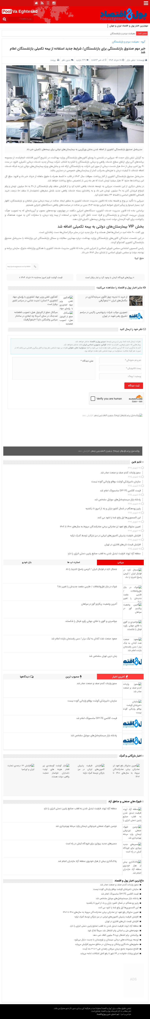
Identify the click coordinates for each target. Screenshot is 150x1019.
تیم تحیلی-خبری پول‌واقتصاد (108, 1014)
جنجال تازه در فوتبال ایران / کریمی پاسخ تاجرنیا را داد (91, 569)
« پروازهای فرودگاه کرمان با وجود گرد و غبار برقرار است (109, 277)
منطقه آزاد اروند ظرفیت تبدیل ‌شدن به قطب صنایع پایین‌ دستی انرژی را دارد (80, 808)
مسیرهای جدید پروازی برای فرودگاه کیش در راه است (91, 843)
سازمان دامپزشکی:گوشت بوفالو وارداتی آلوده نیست (92, 701)
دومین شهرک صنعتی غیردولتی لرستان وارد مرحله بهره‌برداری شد (86, 826)
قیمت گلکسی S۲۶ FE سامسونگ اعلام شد (96, 718)
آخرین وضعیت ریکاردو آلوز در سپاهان (99, 604)
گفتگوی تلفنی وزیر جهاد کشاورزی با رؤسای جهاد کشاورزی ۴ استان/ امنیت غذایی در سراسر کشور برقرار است (35, 300)
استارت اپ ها (73, 562)
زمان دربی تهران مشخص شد (103, 656)
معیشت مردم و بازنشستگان (122, 33)
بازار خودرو (26, 562)
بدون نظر (66, 60)
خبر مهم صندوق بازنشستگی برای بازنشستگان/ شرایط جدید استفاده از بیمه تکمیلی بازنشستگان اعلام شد (77, 50)
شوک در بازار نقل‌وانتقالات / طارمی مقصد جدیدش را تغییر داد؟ (87, 586)
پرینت (53, 60)
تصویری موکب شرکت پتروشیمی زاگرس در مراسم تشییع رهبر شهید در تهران (103, 314)
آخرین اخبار (118, 677)
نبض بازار (131, 60)
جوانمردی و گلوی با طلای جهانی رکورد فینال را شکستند (91, 621)
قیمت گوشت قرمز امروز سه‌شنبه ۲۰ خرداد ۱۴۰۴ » (40, 277)
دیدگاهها (25, 677)
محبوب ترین (72, 677)
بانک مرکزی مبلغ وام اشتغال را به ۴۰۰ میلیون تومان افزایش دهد (109, 451)
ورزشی (120, 562)
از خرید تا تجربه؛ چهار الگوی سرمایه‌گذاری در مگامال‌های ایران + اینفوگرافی (106, 298)
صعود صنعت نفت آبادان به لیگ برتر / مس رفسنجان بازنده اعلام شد (84, 639)
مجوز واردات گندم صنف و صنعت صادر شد (97, 683)
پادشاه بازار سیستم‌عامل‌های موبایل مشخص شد (94, 735)
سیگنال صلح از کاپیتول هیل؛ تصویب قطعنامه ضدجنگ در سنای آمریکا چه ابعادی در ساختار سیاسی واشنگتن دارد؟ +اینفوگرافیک (36, 316)
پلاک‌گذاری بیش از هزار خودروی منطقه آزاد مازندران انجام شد (87, 861)
